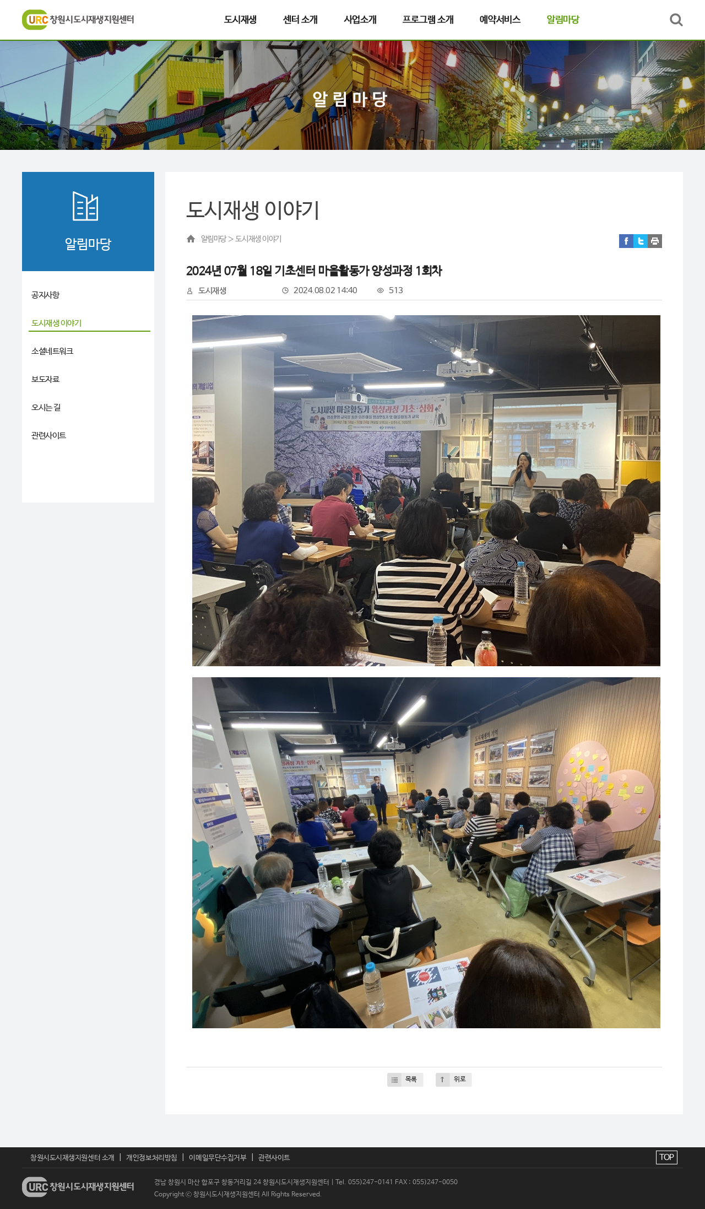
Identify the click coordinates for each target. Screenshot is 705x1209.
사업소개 (360, 19)
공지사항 (45, 295)
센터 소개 (300, 19)
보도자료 (45, 379)
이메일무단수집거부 (217, 1158)
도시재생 (240, 19)
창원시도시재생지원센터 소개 (72, 1158)
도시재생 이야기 (56, 323)
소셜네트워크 (52, 351)
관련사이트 (48, 435)
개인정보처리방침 (151, 1158)
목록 (411, 1079)
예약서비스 (500, 19)
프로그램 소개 (428, 19)
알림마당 (563, 19)
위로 (459, 1079)
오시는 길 (46, 407)
